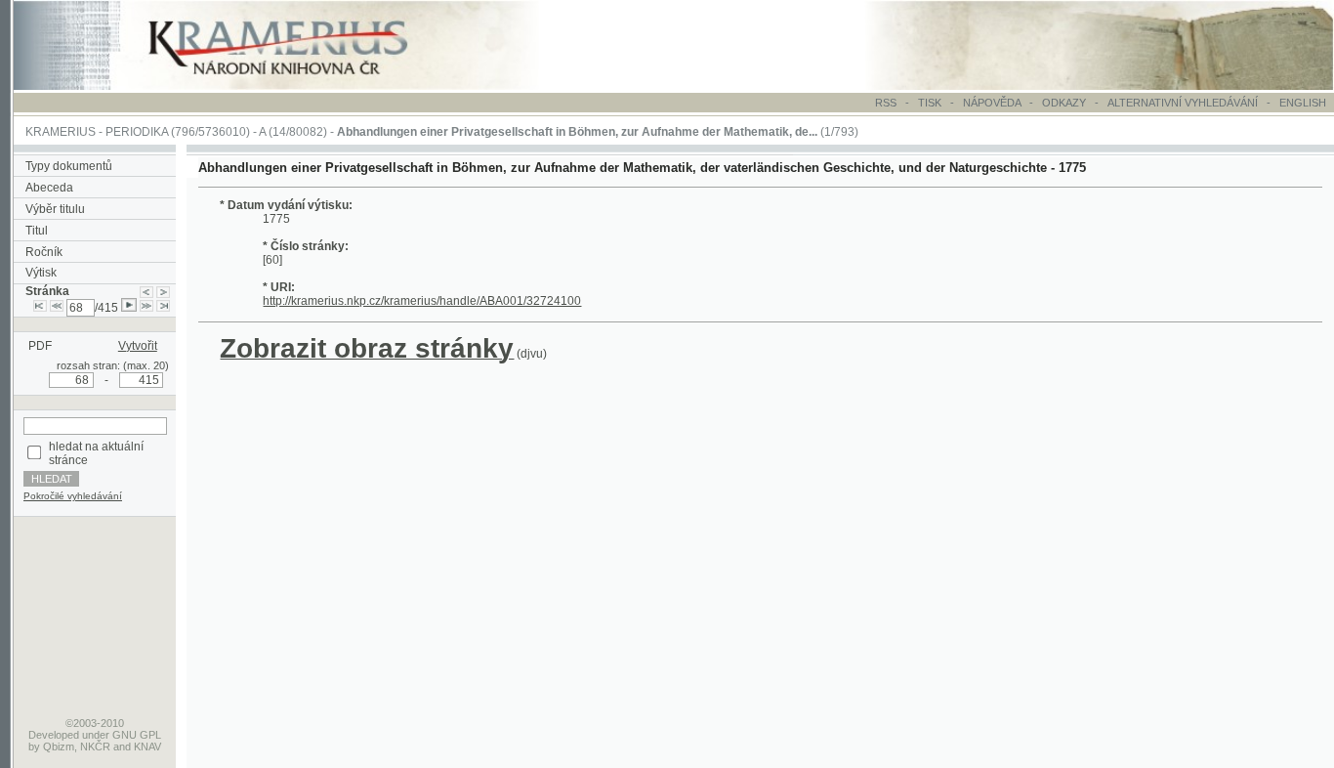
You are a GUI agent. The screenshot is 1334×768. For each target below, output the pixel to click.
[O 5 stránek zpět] (56, 308)
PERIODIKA (136, 132)
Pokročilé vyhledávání (72, 496)
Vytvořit (137, 346)
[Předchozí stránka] (146, 291)
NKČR (95, 746)
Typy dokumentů (68, 166)
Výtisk (41, 272)
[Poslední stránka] (163, 308)
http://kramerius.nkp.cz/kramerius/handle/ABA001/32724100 (422, 301)
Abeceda (49, 187)
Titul (36, 230)
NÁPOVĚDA (992, 102)
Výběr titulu (55, 209)
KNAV (147, 746)
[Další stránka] (163, 291)
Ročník (44, 252)
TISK (931, 102)
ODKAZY (1064, 102)
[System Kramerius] (300, 86)
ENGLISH (1302, 102)
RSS (885, 102)
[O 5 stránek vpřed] (146, 308)
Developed (53, 735)
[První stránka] (40, 308)
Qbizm (58, 746)
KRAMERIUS (60, 132)
